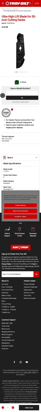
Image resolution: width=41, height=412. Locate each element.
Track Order (6, 326)
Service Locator (29, 293)
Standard (8, 182)
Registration (28, 290)
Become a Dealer (30, 298)
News (3, 301)
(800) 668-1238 (7, 323)
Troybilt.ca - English (8, 307)
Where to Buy (6, 295)
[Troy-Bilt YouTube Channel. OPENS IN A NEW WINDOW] (27, 364)
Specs (10, 157)
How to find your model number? (20, 102)
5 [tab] (25, 72)
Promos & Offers (7, 290)
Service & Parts (6, 9)
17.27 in (7, 170)
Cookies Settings (20, 205)
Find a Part (27, 295)
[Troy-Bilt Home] (18, 3)
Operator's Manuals (30, 287)
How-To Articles (7, 287)
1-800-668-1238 (29, 372)
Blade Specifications (12, 163)
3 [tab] (20, 72)
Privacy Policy (6, 264)
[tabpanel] (20, 50)
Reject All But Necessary (20, 211)
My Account (6, 329)
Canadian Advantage (9, 298)
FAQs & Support (7, 334)
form (34, 264)
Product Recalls (29, 284)
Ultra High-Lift (8, 188)
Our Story (5, 284)
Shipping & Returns (8, 332)
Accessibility (6, 337)
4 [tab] (23, 72)
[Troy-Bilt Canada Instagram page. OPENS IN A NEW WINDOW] (20, 364)
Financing (5, 293)
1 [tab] (16, 72)
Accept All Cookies (20, 216)
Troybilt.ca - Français (9, 309)
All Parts (15, 9)
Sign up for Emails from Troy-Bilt (14, 254)
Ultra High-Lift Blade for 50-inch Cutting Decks (17, 11)
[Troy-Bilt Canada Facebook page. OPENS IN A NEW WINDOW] (14, 364)
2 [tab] (18, 72)
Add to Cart (29, 408)
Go (22, 98)
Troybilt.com (6, 312)
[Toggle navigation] (2, 3)
